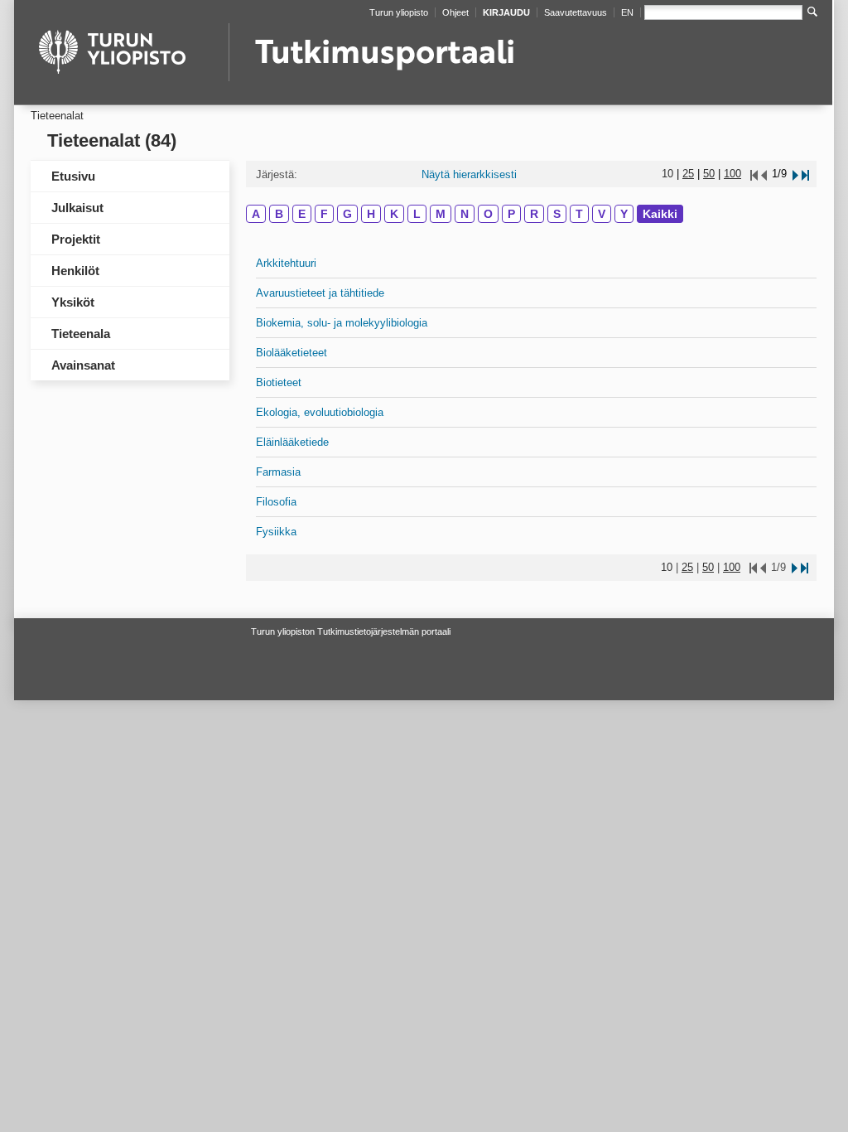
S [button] (557, 213)
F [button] (324, 213)
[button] (794, 173)
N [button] (464, 213)
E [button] (302, 213)
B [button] (279, 213)
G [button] (347, 213)
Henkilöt (75, 271)
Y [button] (624, 213)
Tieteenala (80, 334)
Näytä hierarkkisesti (469, 174)
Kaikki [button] (660, 213)
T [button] (579, 213)
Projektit (75, 239)
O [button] (488, 213)
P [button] (511, 213)
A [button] (256, 213)
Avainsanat (83, 365)
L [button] (417, 213)
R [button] (534, 213)
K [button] (394, 213)
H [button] (371, 213)
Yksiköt (72, 302)
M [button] (441, 213)
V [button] (601, 213)
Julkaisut (77, 208)
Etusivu (73, 176)
